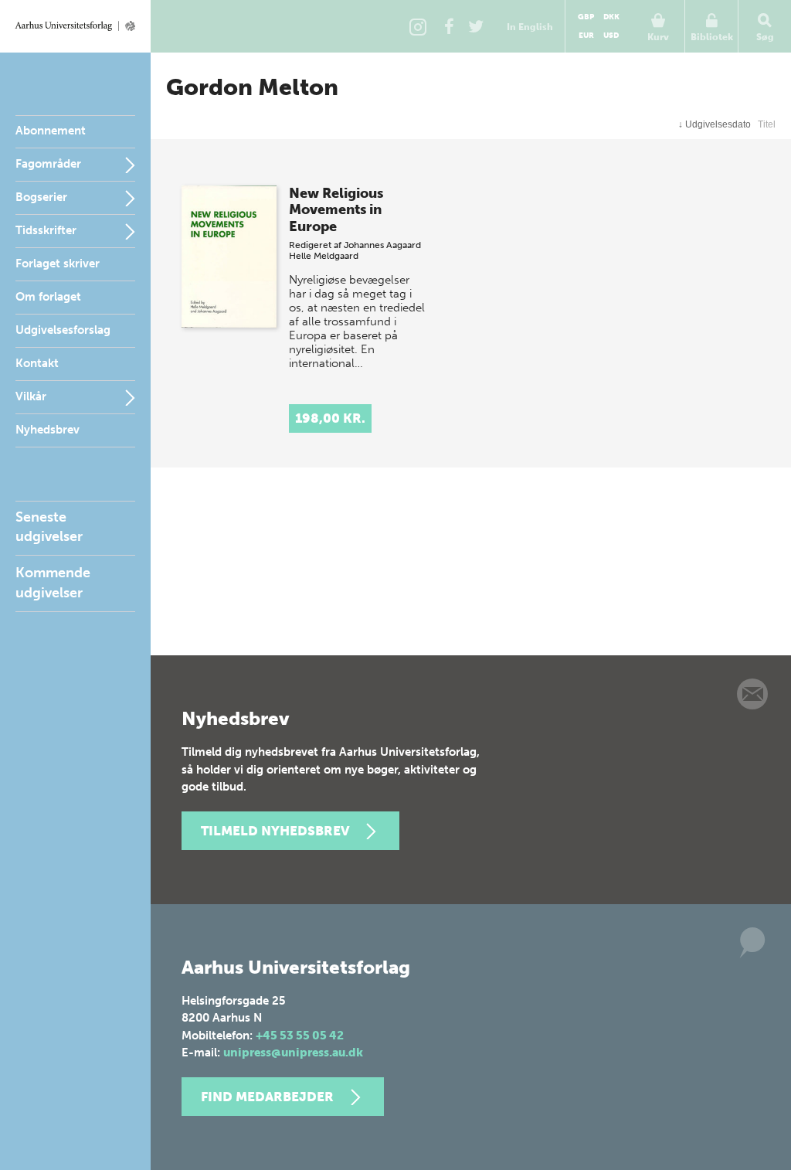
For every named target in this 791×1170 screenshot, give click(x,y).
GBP (586, 17)
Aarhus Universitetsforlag (75, 26)
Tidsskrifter (45, 230)
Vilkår (30, 396)
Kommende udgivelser (52, 582)
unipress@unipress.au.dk (293, 1052)
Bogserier (41, 197)
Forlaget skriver (57, 263)
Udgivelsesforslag (62, 330)
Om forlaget (48, 297)
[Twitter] (475, 26)
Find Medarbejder (267, 1096)
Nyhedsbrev (47, 430)
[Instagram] (417, 26)
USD (611, 35)
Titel (767, 124)
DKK (611, 17)
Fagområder (48, 164)
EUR (586, 35)
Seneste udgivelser (49, 526)
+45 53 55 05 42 (300, 1035)
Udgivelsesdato (714, 124)
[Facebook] (448, 26)
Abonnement (50, 131)
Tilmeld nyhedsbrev (275, 830)
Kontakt (37, 363)
